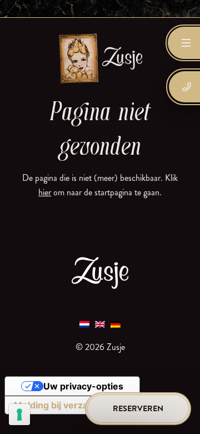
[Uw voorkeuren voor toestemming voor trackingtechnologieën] (19, 414)
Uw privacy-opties (83, 386)
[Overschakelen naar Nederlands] (84, 323)
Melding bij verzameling (65, 405)
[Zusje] (100, 57)
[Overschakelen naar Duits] (116, 323)
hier (44, 192)
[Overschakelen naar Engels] (100, 323)
